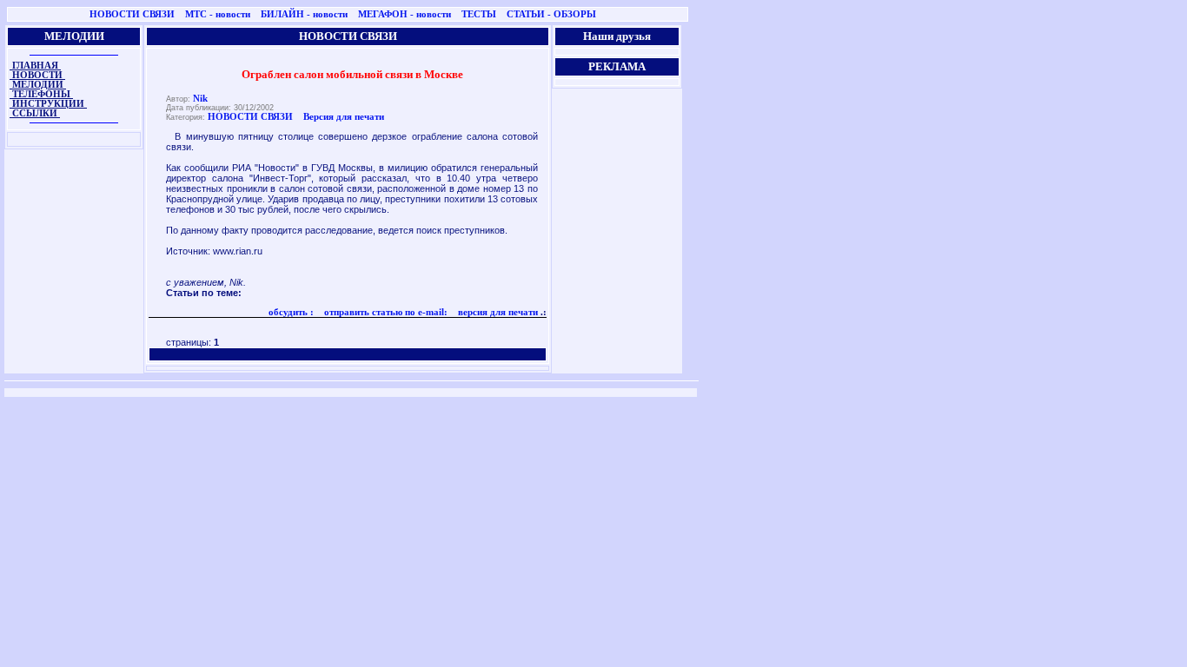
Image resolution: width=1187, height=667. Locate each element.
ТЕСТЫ (478, 14)
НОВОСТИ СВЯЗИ (132, 14)
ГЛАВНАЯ (35, 65)
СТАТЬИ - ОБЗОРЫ (551, 14)
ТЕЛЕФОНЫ (41, 94)
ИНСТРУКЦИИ (48, 104)
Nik (200, 98)
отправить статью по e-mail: (385, 312)
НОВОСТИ (37, 75)
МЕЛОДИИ (38, 84)
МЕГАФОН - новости (404, 14)
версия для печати (496, 312)
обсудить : (291, 312)
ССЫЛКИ (35, 113)
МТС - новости (217, 14)
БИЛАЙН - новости (304, 14)
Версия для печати (343, 117)
